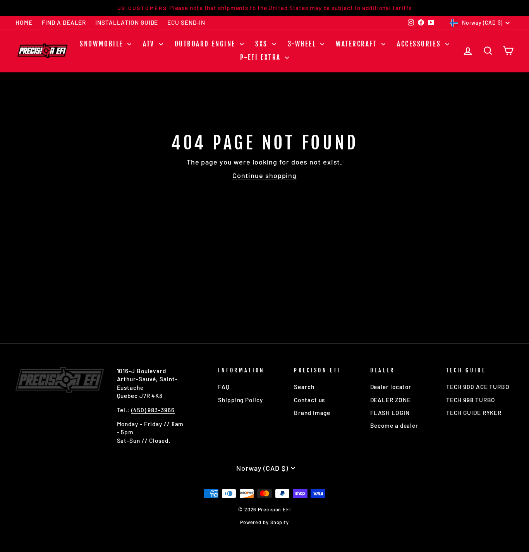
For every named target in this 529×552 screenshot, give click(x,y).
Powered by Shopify (264, 522)
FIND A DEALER (64, 22)
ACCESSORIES (420, 44)
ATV (150, 44)
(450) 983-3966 (153, 409)
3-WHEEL (303, 44)
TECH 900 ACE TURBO (478, 386)
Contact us (309, 399)
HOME (24, 22)
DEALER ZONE (390, 399)
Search (304, 386)
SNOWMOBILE (102, 44)
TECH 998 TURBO (471, 399)
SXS (262, 44)
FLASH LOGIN (390, 412)
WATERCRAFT (358, 44)
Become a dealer (394, 425)
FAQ (224, 386)
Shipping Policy (240, 399)
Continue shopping (264, 175)
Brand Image (312, 412)
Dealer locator (391, 386)
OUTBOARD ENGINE (206, 44)
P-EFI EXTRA (261, 57)
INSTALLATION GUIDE (126, 22)
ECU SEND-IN (186, 22)
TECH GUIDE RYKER (474, 412)
